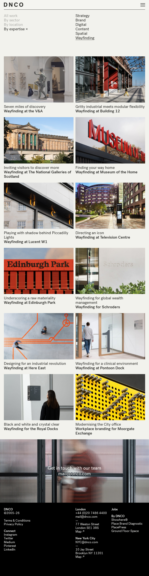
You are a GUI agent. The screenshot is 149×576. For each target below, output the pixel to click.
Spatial (81, 33)
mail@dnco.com (74, 474)
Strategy (82, 15)
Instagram (10, 535)
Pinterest (10, 546)
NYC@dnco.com (86, 542)
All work (10, 15)
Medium (9, 542)
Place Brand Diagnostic (127, 524)
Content (82, 29)
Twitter (8, 538)
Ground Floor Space (125, 531)
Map (78, 531)
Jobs (114, 509)
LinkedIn (9, 549)
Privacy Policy (13, 524)
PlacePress (118, 527)
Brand (80, 20)
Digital (80, 24)
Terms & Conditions (17, 520)
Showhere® (119, 520)
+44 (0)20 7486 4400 (91, 513)
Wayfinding (84, 38)
